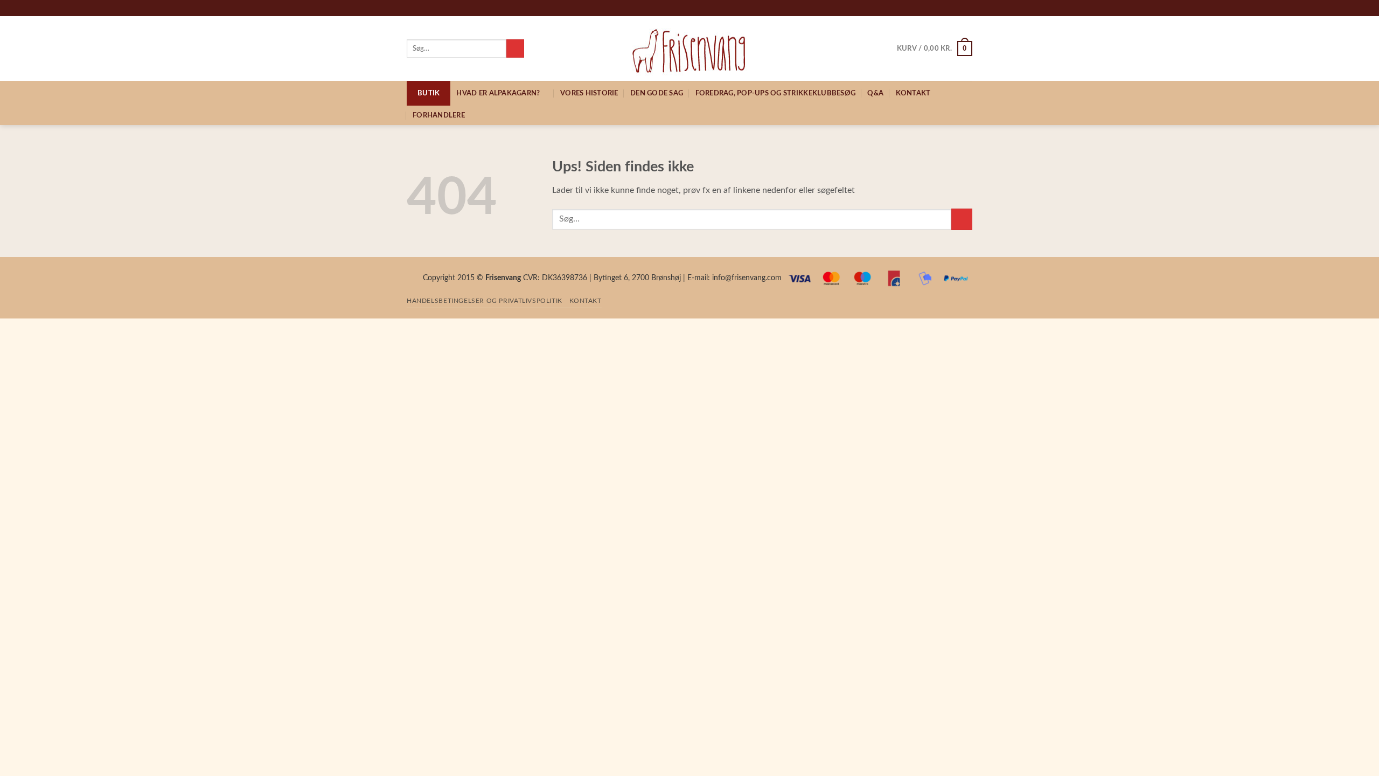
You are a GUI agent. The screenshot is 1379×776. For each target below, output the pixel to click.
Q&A (875, 93)
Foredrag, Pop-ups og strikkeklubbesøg (775, 93)
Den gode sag (656, 93)
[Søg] (515, 48)
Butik (428, 93)
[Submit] (961, 219)
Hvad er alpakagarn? (498, 93)
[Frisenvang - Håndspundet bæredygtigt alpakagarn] (690, 48)
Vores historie (589, 93)
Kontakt (913, 93)
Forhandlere (439, 115)
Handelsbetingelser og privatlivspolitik (484, 300)
